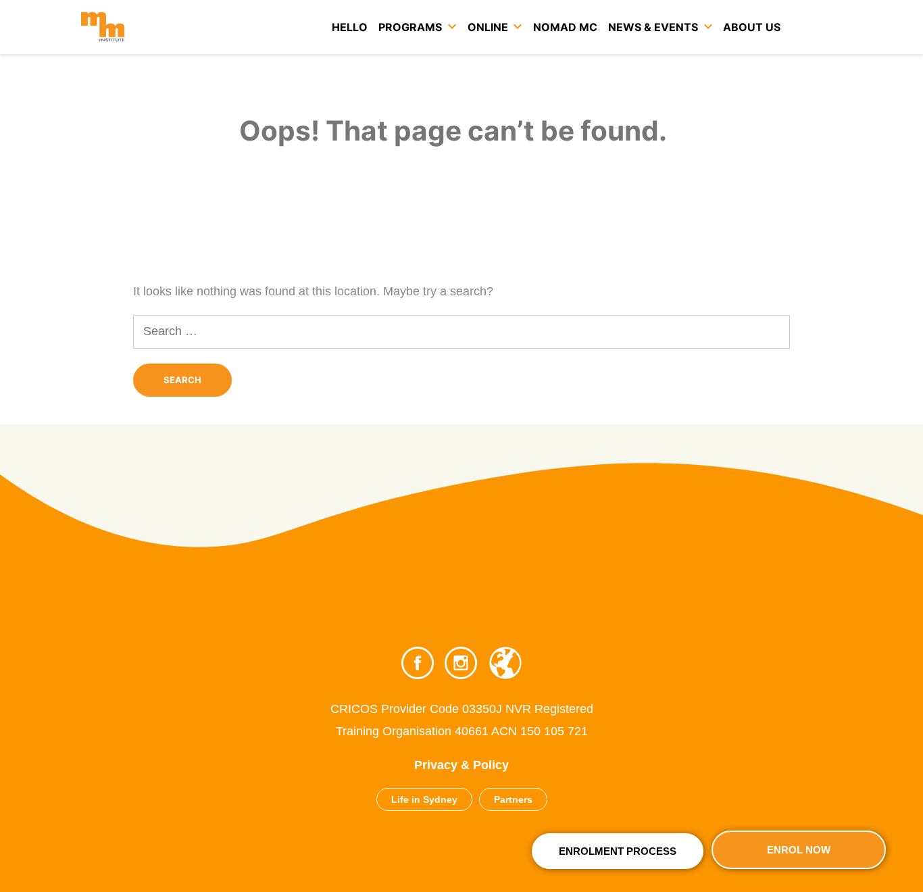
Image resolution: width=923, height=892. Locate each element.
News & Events (653, 27)
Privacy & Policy (461, 765)
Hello (350, 27)
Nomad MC (565, 27)
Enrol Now (798, 850)
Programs (410, 27)
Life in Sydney (424, 799)
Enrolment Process (617, 851)
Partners (513, 799)
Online (488, 27)
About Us (751, 27)
